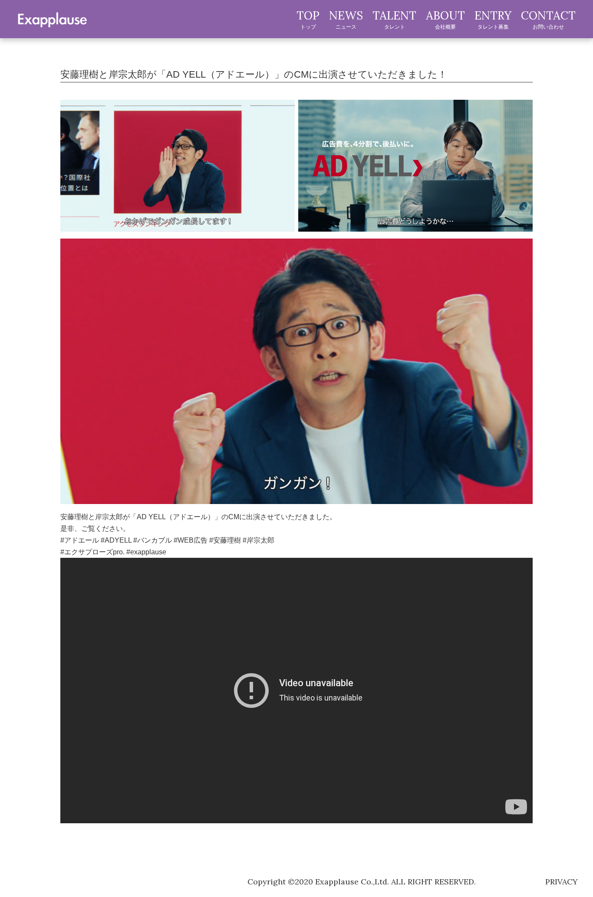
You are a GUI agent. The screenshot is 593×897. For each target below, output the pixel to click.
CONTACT (548, 19)
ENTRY (492, 19)
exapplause (52, 18)
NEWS (346, 19)
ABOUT (445, 19)
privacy (561, 882)
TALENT (394, 19)
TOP (308, 19)
